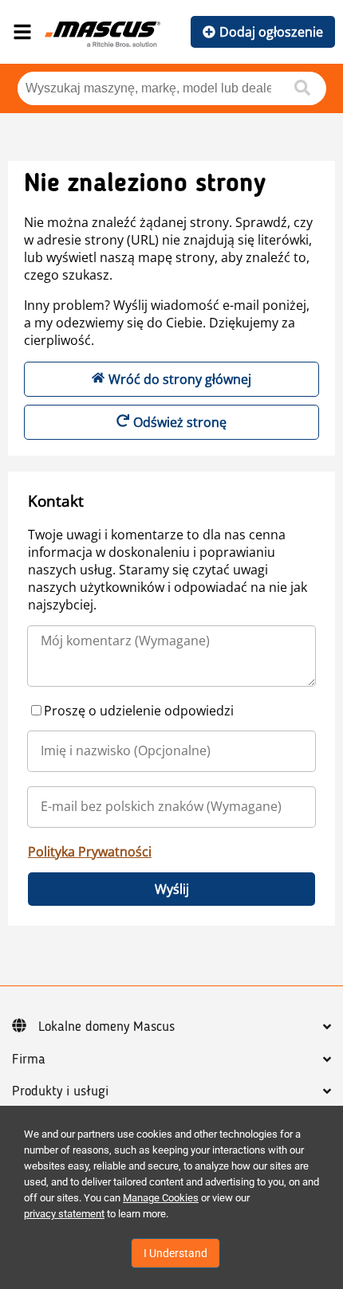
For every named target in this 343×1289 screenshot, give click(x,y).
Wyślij (172, 889)
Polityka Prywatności (90, 851)
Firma (28, 1059)
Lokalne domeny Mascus (106, 1027)
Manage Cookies (161, 1198)
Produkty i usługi (60, 1091)
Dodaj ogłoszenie (271, 32)
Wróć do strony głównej (179, 379)
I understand (175, 1253)
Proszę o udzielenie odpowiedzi (139, 710)
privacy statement (64, 1214)
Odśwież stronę (180, 422)
